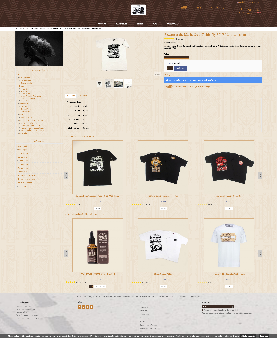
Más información (248, 336)
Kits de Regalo (26, 83)
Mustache (23, 133)
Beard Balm (25, 93)
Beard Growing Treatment (30, 96)
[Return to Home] (16, 28)
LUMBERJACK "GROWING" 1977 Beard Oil (97, 274)
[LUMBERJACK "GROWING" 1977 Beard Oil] (98, 245)
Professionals (145, 321)
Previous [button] (66, 54)
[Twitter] (83, 307)
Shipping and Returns (148, 325)
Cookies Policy (145, 318)
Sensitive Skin (26, 111)
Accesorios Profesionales (30, 125)
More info (71, 95)
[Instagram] (91, 307)
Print (168, 75)
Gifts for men (24, 78)
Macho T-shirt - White (163, 274)
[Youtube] (87, 307)
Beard (21, 86)
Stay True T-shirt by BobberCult (229, 196)
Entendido (264, 336)
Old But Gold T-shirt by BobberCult (163, 196)
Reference (168, 42)
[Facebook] (79, 307)
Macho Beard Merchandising (32, 128)
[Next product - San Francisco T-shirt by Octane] (261, 28)
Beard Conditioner (27, 98)
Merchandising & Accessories (31, 120)
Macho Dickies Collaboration (32, 130)
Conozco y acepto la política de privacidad (221, 310)
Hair (21, 114)
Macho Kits (23, 104)
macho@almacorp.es (30, 318)
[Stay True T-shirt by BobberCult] (229, 167)
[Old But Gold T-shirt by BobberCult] (163, 167)
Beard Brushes (26, 101)
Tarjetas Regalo (26, 80)
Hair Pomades (26, 117)
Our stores (22, 186)
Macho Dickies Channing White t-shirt (229, 274)
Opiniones (83, 95)
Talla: (166, 54)
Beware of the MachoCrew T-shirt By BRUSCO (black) (97, 196)
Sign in (249, 13)
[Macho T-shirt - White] (113, 54)
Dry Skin (23, 106)
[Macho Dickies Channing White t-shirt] (229, 245)
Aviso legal (22, 146)
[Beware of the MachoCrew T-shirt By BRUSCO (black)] (98, 167)
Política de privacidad (26, 175)
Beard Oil (24, 89)
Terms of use (23, 153)
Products (21, 75)
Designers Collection (28, 123)
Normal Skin (25, 109)
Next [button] (161, 54)
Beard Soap (25, 91)
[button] (121, 24)
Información (39, 141)
